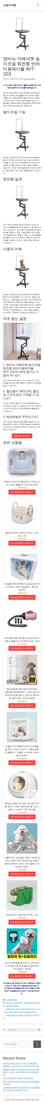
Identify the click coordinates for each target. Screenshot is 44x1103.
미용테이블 (18, 1003)
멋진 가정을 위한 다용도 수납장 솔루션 (18, 1078)
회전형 (16, 1006)
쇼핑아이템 (9, 5)
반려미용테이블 (30, 1003)
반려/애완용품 (11, 1000)
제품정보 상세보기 (22, 436)
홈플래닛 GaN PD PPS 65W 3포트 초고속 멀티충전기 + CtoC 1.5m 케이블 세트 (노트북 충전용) (21, 1072)
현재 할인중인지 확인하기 (22, 492)
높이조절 (9, 1003)
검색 (37, 1044)
